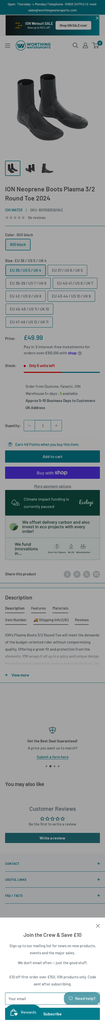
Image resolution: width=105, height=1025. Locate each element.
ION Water (14, 210)
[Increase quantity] (56, 425)
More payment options (52, 486)
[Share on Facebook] (67, 574)
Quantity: (13, 425)
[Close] (98, 925)
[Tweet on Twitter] (86, 574)
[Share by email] (96, 574)
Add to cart (52, 456)
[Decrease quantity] (29, 425)
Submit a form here (53, 757)
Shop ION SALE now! (73, 25)
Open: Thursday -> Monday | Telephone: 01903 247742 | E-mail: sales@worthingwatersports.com (52, 7)
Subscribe (52, 1013)
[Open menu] (7, 46)
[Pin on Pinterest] (77, 574)
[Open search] (75, 45)
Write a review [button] (52, 837)
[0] (96, 45)
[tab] (14, 609)
